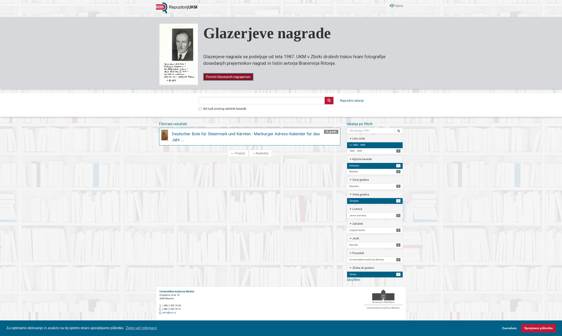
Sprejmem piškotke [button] (538, 328)
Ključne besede (362, 159)
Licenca (357, 209)
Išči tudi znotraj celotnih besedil (224, 108)
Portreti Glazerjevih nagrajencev (228, 77)
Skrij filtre (353, 280)
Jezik (355, 238)
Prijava (398, 5)
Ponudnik (358, 253)
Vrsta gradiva (360, 194)
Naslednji (260, 153)
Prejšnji (238, 153)
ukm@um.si (169, 312)
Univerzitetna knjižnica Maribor (176, 291)
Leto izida (358, 138)
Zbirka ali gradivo (363, 267)
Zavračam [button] (509, 328)
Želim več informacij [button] (141, 328)
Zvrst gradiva (360, 179)
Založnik (357, 223)
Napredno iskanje (352, 100)
